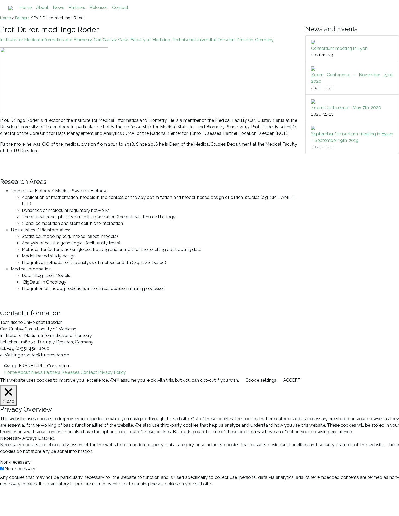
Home (25, 7)
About (42, 7)
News (58, 7)
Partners (77, 7)
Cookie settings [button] (260, 380)
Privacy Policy (112, 372)
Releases (99, 7)
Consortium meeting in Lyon (339, 48)
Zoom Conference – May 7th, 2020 (346, 107)
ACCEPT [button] (291, 380)
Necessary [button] (11, 438)
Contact (120, 7)
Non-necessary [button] (15, 462)
